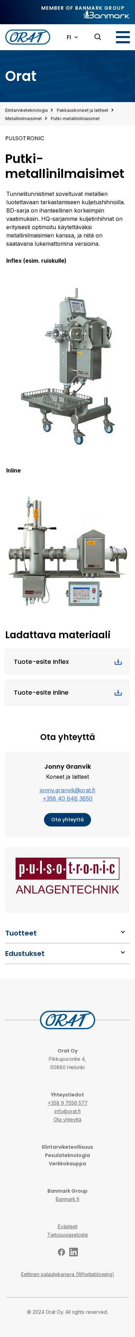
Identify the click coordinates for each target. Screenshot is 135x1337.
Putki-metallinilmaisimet (75, 118)
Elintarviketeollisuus (67, 1147)
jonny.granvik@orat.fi (67, 790)
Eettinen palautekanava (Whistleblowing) (67, 1274)
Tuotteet (21, 933)
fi (69, 37)
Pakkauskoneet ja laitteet (82, 110)
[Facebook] (61, 1252)
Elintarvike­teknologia (26, 110)
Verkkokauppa (67, 1163)
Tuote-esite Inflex (41, 661)
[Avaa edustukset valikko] (123, 952)
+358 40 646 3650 (67, 798)
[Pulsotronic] (67, 876)
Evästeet (68, 1226)
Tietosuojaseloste (67, 1235)
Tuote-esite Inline (41, 692)
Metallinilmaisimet (23, 118)
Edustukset (25, 953)
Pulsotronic (24, 138)
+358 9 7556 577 (68, 1103)
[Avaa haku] (98, 37)
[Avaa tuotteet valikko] (123, 932)
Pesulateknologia (67, 1155)
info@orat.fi (67, 1111)
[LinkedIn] (73, 1252)
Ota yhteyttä (67, 819)
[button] (123, 37)
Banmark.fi (67, 1199)
